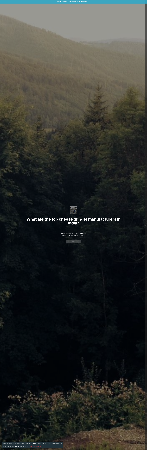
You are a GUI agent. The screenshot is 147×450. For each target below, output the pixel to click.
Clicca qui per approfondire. (35, 446)
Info (73, 241)
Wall (146, 225)
